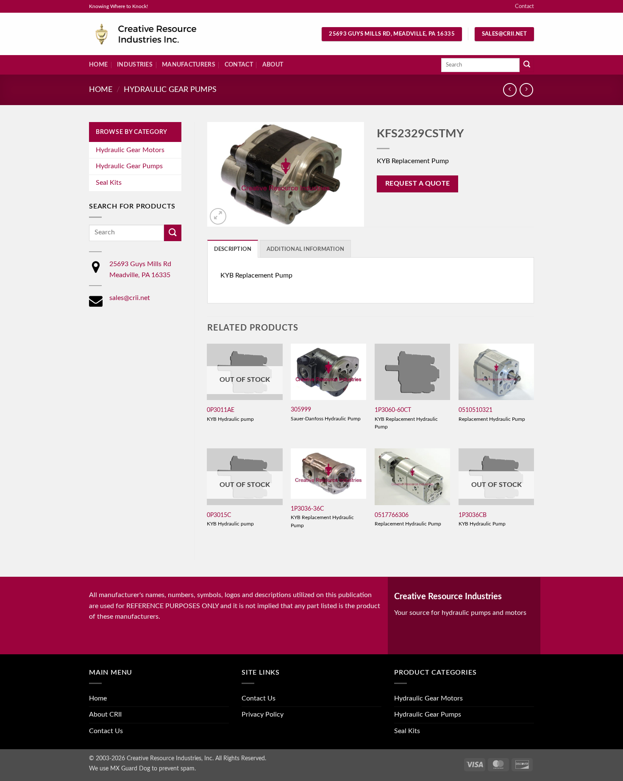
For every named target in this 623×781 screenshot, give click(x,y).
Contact (524, 6)
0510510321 (475, 410)
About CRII (105, 714)
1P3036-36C (307, 509)
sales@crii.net (129, 298)
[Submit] (527, 65)
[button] (218, 216)
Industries (135, 64)
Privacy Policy (263, 714)
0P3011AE (220, 410)
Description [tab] (233, 249)
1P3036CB (473, 515)
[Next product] (509, 89)
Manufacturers (188, 64)
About (272, 64)
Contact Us (106, 731)
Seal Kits (109, 182)
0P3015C (219, 515)
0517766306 (392, 515)
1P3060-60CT (393, 410)
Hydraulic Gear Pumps (170, 90)
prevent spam (177, 768)
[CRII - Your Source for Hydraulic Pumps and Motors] (159, 34)
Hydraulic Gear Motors (130, 150)
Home (98, 64)
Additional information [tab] (306, 249)
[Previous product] (526, 89)
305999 (301, 409)
